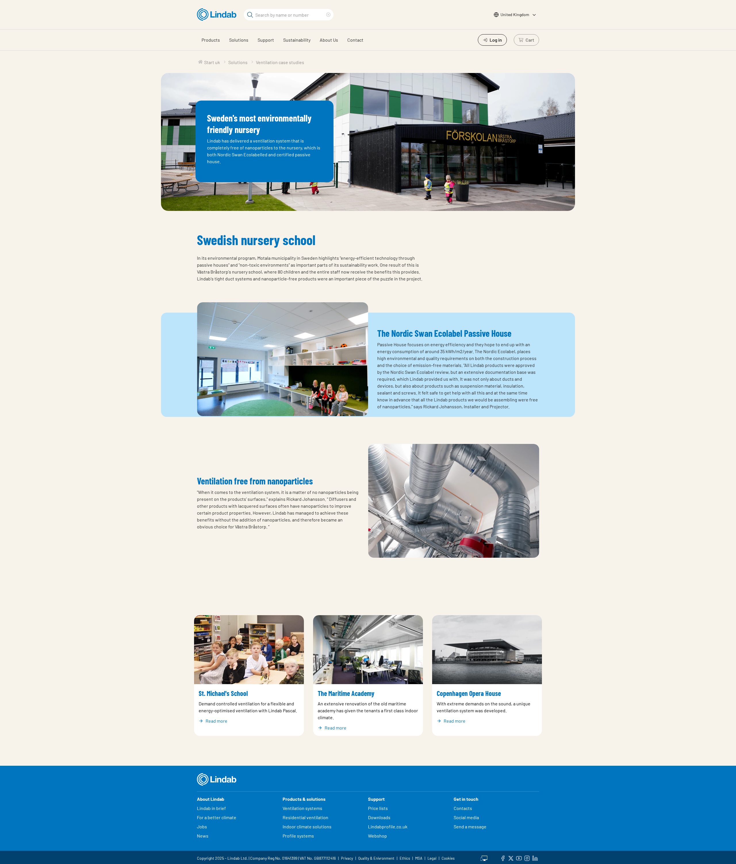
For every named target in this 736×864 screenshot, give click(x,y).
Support (266, 40)
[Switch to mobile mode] (483, 857)
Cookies (448, 858)
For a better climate (216, 817)
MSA (418, 858)
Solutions (238, 40)
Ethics (405, 858)
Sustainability (296, 40)
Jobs (202, 826)
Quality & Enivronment (376, 858)
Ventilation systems (302, 808)
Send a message (470, 826)
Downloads (379, 817)
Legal (432, 858)
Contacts (463, 808)
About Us (329, 40)
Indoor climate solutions (307, 826)
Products (211, 40)
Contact (355, 40)
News (202, 835)
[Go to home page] (218, 15)
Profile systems (298, 835)
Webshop (377, 835)
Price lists (378, 808)
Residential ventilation (305, 817)
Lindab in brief (211, 808)
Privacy (347, 858)
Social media (466, 817)
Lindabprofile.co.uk (387, 826)
